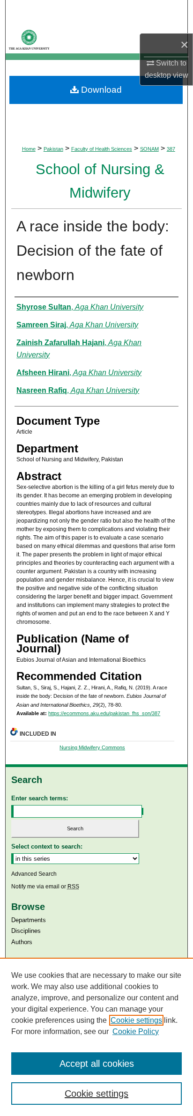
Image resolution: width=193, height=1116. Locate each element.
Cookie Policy (135, 1031)
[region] (96, 1037)
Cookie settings (136, 1020)
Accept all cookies (96, 1063)
